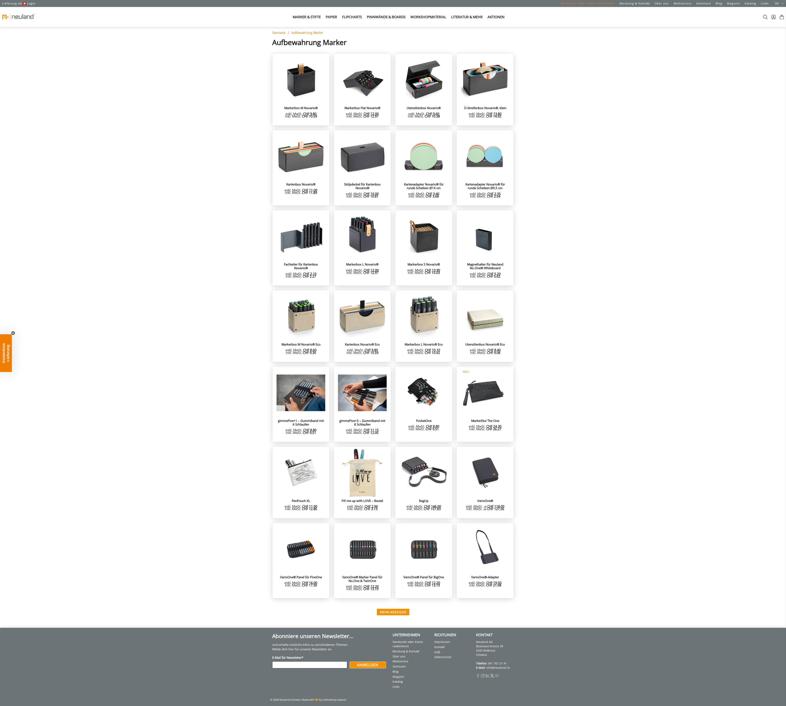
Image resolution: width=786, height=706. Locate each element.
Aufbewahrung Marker (307, 32)
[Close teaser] (13, 333)
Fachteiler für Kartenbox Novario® (301, 266)
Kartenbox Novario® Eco (362, 344)
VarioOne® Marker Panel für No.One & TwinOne (362, 579)
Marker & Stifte (307, 17)
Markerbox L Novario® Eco (424, 344)
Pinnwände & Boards (386, 17)
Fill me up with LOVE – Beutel (362, 501)
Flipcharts (352, 17)
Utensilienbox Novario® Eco (485, 344)
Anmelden (367, 664)
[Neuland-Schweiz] (18, 16)
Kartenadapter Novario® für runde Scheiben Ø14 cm (424, 186)
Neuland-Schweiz (289, 699)
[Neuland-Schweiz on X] (492, 676)
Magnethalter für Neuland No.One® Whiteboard (485, 266)
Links (765, 3)
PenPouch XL (301, 501)
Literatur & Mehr (467, 17)
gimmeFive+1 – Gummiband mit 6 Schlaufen (301, 422)
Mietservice (683, 3)
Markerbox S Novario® (424, 264)
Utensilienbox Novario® (424, 108)
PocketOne (423, 420)
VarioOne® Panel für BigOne (423, 577)
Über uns (662, 3)
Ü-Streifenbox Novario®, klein (485, 108)
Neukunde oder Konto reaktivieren (588, 3)
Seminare (703, 3)
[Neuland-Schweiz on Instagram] (482, 676)
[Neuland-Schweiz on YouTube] (497, 676)
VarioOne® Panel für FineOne (301, 577)
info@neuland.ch (498, 668)
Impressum (442, 642)
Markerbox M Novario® (301, 108)
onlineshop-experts (334, 699)
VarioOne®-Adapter (485, 577)
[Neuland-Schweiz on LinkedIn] (487, 676)
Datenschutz (443, 657)
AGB (437, 652)
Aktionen (496, 17)
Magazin (733, 3)
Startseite (278, 32)
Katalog (750, 3)
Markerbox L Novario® (362, 264)
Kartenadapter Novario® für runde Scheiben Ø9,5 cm (485, 186)
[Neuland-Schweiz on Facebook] (478, 676)
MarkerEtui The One (485, 420)
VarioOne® (485, 501)
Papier (331, 17)
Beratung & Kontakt (635, 3)
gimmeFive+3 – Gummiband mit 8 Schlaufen (362, 422)
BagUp (423, 501)
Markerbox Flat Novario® (362, 108)
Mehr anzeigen (393, 612)
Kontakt (439, 647)
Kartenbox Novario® (300, 184)
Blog (719, 3)
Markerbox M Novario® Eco (301, 344)
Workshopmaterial (428, 17)
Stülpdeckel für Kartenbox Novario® (362, 186)
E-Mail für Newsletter (287, 657)
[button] (6, 353)
